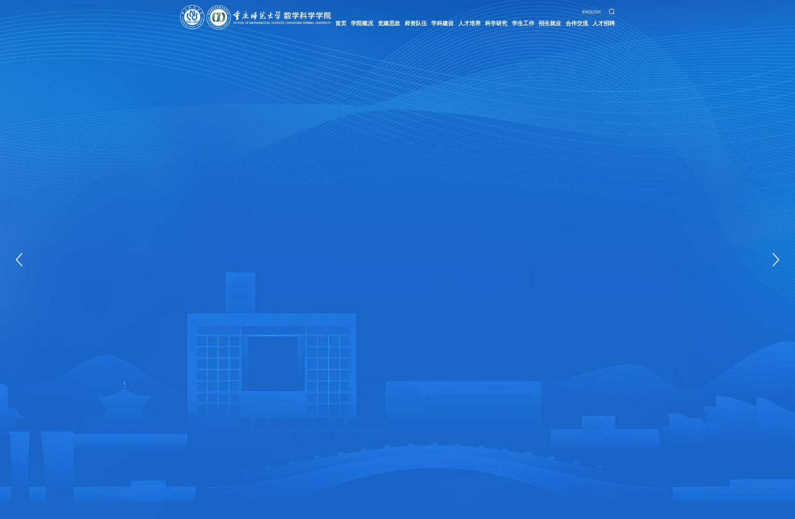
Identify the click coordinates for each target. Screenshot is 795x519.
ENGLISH (591, 12)
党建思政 (389, 23)
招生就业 (550, 23)
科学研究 (496, 23)
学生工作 (523, 23)
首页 (341, 23)
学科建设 (442, 23)
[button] (19, 259)
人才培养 (469, 23)
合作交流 (577, 23)
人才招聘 (604, 23)
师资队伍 (416, 23)
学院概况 (362, 23)
